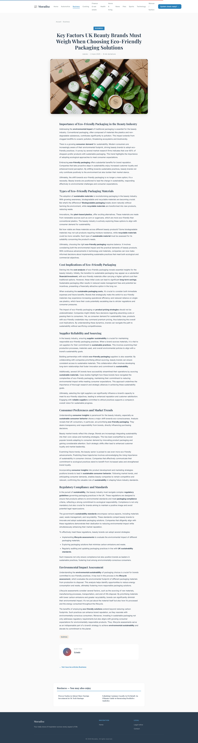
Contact (137, 729)
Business (76, 6)
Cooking (85, 6)
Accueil (58, 22)
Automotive (65, 6)
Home (56, 6)
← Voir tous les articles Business (72, 667)
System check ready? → (169, 6)
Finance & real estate (95, 6)
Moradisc (42, 6)
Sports (131, 6)
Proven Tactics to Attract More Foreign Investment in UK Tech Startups (73, 697)
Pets (124, 6)
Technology (141, 6)
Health (102, 6)
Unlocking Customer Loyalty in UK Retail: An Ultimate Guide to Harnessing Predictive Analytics (120, 698)
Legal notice (138, 725)
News (118, 6)
